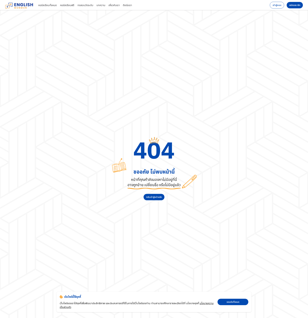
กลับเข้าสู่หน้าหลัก (154, 197)
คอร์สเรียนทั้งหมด (47, 5)
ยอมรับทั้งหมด (233, 301)
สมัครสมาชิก (294, 5)
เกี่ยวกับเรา (114, 5)
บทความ (100, 5)
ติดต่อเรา (127, 5)
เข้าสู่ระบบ (277, 5)
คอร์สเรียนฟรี (67, 5)
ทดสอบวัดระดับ (85, 5)
